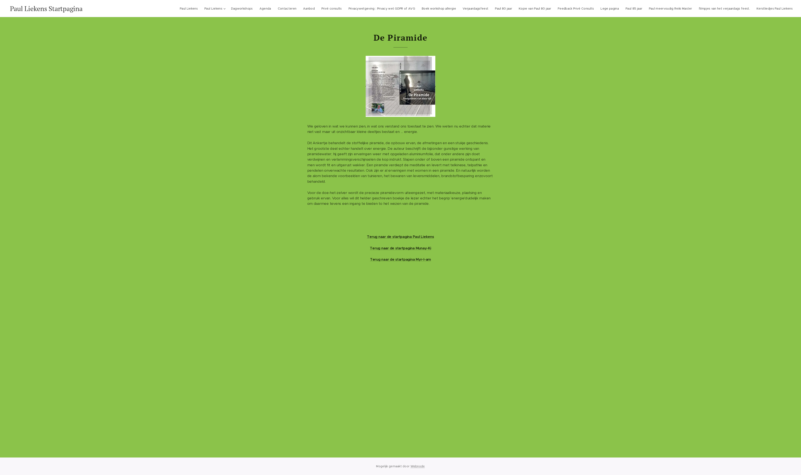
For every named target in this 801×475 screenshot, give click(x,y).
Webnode (418, 466)
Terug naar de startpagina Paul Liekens (400, 236)
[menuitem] (190, 8)
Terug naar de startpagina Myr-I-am (400, 259)
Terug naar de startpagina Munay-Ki (400, 248)
